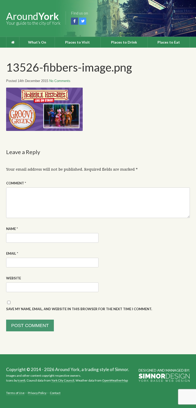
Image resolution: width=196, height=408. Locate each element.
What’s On (37, 42)
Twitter (82, 21)
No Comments (59, 81)
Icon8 (21, 380)
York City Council (62, 380)
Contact (55, 393)
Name (12, 229)
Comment (16, 183)
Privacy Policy (37, 393)
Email (12, 253)
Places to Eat (168, 42)
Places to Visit (77, 42)
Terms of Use (15, 393)
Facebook (74, 21)
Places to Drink (124, 42)
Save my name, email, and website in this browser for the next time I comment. (79, 309)
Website (13, 278)
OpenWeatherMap (115, 380)
